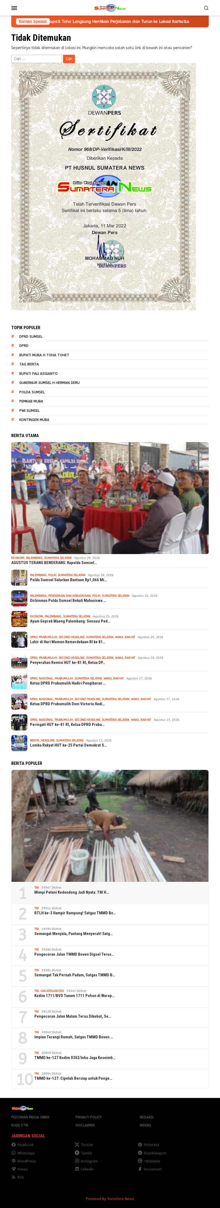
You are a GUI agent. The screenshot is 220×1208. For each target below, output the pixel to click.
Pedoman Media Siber (30, 1117)
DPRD (23, 346)
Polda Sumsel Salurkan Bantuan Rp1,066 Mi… (68, 579)
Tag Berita (29, 364)
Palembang (34, 558)
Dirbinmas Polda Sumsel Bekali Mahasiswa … (68, 600)
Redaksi (146, 1117)
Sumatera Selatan (58, 558)
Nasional (46, 678)
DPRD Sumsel (30, 336)
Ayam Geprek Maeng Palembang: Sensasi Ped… (70, 621)
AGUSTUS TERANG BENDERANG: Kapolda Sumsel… (54, 562)
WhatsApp (26, 1153)
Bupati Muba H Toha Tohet (44, 355)
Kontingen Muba (34, 420)
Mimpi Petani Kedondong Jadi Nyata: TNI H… (71, 892)
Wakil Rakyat (125, 637)
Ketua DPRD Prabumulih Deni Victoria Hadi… (67, 703)
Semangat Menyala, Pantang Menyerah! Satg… (73, 933)
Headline (47, 740)
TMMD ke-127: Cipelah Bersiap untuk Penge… (73, 1078)
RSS (20, 1177)
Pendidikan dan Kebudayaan (69, 596)
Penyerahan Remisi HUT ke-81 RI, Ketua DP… (67, 662)
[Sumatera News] (110, 7)
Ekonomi (17, 558)
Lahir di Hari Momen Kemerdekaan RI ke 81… (67, 641)
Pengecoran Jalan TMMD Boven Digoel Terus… (74, 954)
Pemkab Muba (31, 401)
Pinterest (151, 1145)
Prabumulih (48, 637)
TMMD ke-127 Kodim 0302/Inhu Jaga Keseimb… (74, 1057)
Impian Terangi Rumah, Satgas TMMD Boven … (73, 1037)
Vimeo (22, 1169)
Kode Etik (19, 1125)
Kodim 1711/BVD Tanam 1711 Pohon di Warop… (74, 995)
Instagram (89, 1161)
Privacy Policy (88, 1117)
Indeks (145, 1125)
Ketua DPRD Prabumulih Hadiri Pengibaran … (68, 683)
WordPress (26, 1161)
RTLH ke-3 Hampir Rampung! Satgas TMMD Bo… (75, 913)
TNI (36, 887)
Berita (34, 740)
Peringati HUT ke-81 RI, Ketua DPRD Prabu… (67, 724)
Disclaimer (85, 1125)
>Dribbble (152, 1161)
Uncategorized (52, 991)
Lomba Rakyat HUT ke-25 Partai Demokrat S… (68, 745)
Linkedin (87, 1169)
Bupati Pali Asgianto (38, 374)
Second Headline (72, 637)
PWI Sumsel (29, 411)
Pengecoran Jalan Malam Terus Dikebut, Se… (72, 1016)
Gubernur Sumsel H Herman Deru (49, 383)
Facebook (25, 1145)
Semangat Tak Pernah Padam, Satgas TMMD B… (74, 975)
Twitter (87, 1145)
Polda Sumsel (32, 392)
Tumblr (86, 1153)
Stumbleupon (155, 1153)
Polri (52, 575)
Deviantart (153, 1169)
